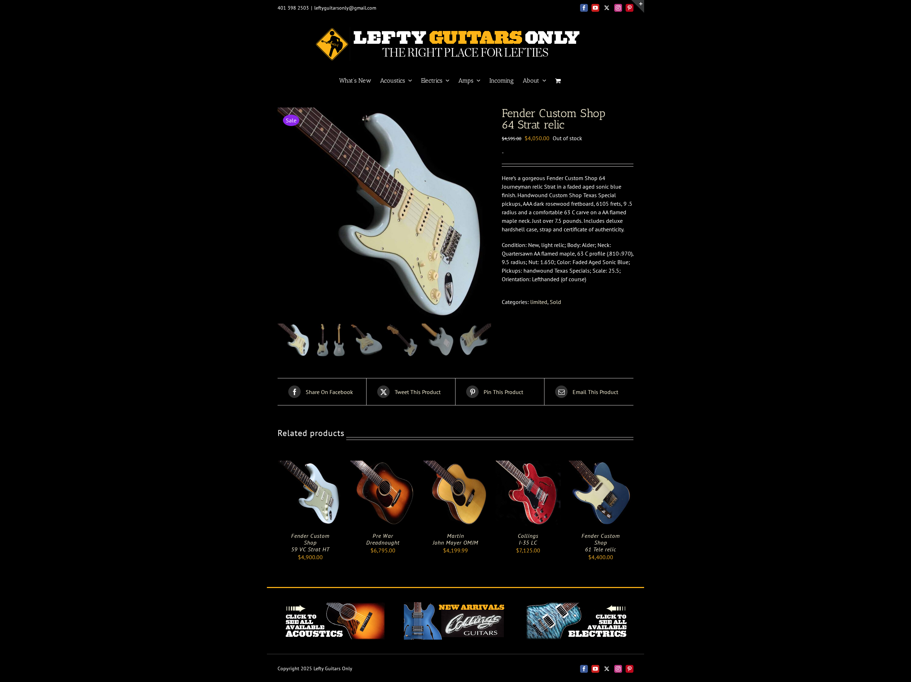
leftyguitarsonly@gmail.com (345, 8)
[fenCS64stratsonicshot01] (384, 214)
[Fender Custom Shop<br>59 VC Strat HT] (310, 464)
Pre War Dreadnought (383, 539)
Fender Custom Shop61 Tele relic (600, 542)
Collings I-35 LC (528, 539)
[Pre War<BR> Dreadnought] (383, 464)
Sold (555, 301)
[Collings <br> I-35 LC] (528, 464)
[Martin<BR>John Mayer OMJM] (455, 464)
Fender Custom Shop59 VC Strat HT (310, 542)
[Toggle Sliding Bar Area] (637, 6)
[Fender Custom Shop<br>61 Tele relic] (600, 464)
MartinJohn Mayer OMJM (455, 539)
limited (538, 301)
